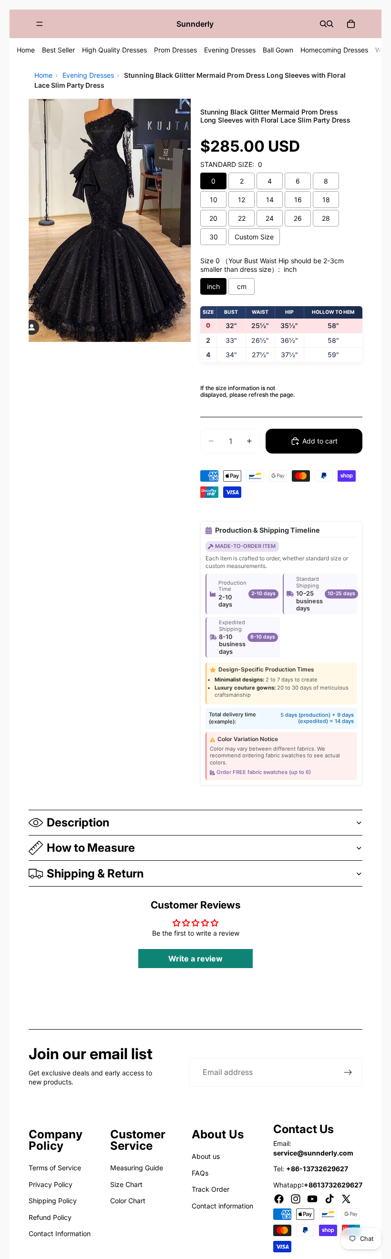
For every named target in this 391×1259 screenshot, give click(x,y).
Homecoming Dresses (334, 50)
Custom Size (254, 237)
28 (326, 218)
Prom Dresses (175, 50)
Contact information (222, 1206)
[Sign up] (348, 1073)
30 (213, 237)
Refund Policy (50, 1217)
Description (78, 822)
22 (242, 218)
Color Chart (127, 1201)
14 (270, 200)
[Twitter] (346, 1199)
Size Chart (126, 1184)
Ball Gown (278, 50)
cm (242, 286)
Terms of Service (55, 1168)
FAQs (200, 1173)
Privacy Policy (50, 1184)
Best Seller (58, 50)
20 (213, 218)
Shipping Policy (53, 1201)
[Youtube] (312, 1199)
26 (298, 218)
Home (26, 50)
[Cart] (350, 23)
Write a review (195, 958)
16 (298, 200)
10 (213, 200)
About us (206, 1156)
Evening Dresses (230, 50)
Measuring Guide (136, 1168)
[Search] (323, 23)
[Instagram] (295, 1199)
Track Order (210, 1189)
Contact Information (60, 1233)
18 (326, 200)
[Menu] (40, 24)
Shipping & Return (95, 873)
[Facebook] (279, 1199)
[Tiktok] (329, 1199)
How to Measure (91, 848)
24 (270, 218)
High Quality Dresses (114, 50)
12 (241, 200)
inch (213, 286)
